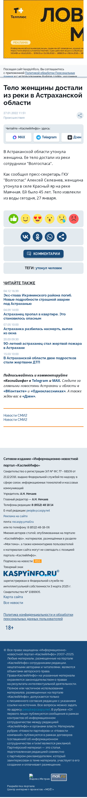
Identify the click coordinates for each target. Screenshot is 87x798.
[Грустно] (62, 219)
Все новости (13, 603)
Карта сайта (13, 597)
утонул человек (48, 268)
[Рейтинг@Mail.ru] (59, 776)
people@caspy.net (38, 510)
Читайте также (19, 283)
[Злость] (74, 219)
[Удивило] (50, 219)
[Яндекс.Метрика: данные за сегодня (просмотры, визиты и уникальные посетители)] (39, 776)
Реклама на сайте (15, 516)
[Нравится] (13, 219)
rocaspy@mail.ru (23, 521)
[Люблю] (37, 219)
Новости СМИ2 (15, 415)
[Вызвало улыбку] (25, 219)
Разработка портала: (30, 788)
